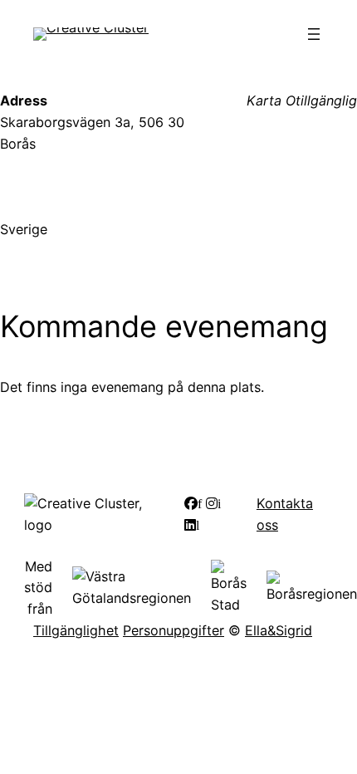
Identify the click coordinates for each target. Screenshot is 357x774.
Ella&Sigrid (278, 630)
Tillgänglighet (76, 630)
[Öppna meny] (314, 34)
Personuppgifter (173, 630)
